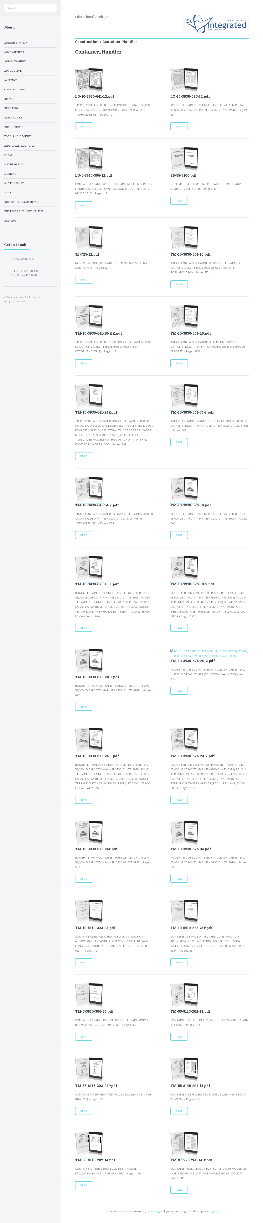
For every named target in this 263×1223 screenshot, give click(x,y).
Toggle (67, 8)
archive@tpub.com (23, 259)
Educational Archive (91, 17)
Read (84, 126)
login (159, 1211)
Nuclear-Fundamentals (22, 202)
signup (214, 1211)
